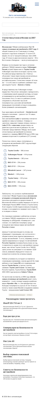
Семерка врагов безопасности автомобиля (18, 328)
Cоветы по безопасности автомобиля (15, 370)
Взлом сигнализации (18, 295)
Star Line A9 (8, 341)
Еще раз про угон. (11, 316)
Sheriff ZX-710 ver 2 (12, 303)
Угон (29, 295)
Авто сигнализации (17, 15)
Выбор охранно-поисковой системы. (16, 355)
